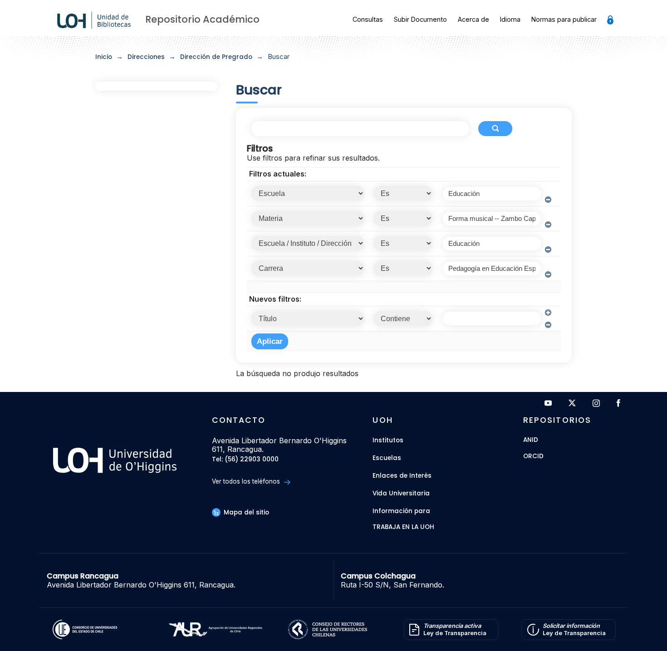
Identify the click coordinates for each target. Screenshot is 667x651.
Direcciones (146, 57)
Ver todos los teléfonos (247, 481)
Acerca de (473, 19)
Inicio (103, 57)
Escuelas (387, 458)
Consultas (368, 19)
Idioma (510, 19)
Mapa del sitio (245, 512)
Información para (401, 511)
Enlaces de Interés (402, 475)
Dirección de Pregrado (216, 57)
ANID (530, 440)
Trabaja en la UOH (403, 527)
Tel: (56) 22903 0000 (245, 460)
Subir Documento (420, 19)
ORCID (533, 456)
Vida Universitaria (401, 493)
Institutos (388, 440)
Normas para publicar (564, 19)
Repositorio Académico (202, 19)
